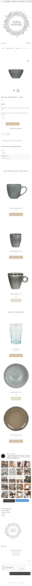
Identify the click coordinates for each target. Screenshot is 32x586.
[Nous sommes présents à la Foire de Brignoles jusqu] (4, 487)
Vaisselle (18, 48)
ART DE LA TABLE (10, 48)
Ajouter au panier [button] (16, 214)
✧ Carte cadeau (7, 1)
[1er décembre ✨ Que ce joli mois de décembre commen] (27, 494)
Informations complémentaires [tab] (12, 140)
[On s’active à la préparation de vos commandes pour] (19, 494)
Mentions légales (5, 510)
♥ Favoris (14, 1)
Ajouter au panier (12, 123)
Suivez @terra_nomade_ (16, 477)
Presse (3, 516)
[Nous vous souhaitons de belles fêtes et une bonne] (19, 479)
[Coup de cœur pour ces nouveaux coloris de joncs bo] (12, 494)
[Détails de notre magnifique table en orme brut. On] (12, 487)
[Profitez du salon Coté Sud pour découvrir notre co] (19, 471)
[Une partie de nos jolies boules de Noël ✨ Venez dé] (27, 479)
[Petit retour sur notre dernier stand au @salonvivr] (4, 479)
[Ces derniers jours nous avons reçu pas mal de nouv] (19, 487)
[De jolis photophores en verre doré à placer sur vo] (4, 494)
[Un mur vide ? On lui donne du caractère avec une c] (27, 464)
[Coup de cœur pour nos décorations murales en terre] (12, 471)
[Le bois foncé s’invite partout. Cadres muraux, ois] (19, 464)
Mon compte (21, 1)
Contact (3, 514)
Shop (3, 48)
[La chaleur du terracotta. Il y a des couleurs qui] (12, 464)
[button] (28, 61)
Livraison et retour (5, 512)
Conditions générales (6, 508)
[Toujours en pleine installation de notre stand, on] (27, 471)
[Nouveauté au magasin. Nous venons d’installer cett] (4, 464)
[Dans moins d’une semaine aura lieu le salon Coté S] (12, 479)
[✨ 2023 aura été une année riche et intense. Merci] (27, 487)
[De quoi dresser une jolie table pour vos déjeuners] (4, 471)
